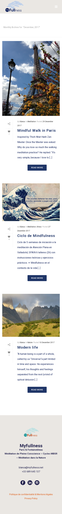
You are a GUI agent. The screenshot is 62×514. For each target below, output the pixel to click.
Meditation (31, 121)
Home (30, 35)
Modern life (27, 347)
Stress (39, 227)
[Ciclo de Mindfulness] (31, 202)
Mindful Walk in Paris (36, 130)
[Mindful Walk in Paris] (31, 78)
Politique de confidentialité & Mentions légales (31, 494)
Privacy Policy (31, 498)
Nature (30, 342)
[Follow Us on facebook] (22, 482)
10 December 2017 (46, 342)
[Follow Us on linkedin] (30, 482)
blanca (22, 121)
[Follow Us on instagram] (37, 482)
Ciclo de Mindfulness (36, 236)
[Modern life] (31, 315)
